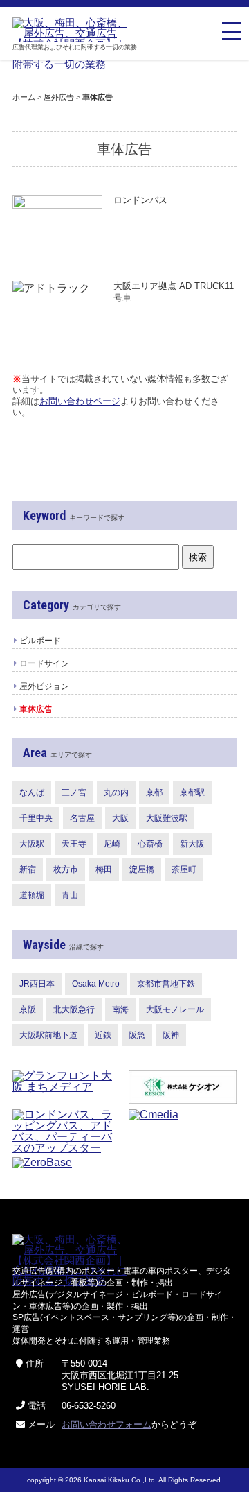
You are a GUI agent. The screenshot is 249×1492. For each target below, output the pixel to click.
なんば (31, 792)
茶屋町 (184, 869)
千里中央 (36, 818)
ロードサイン (44, 663)
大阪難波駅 (166, 818)
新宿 (27, 869)
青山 (70, 895)
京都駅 (192, 792)
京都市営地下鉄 (166, 984)
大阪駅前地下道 (48, 1035)
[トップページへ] (72, 29)
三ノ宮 (74, 792)
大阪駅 (31, 844)
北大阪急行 (74, 1009)
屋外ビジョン (44, 686)
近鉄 (103, 1035)
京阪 (27, 1009)
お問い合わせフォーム (106, 1424)
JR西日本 (37, 984)
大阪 (120, 818)
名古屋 (82, 818)
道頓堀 (31, 895)
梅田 (103, 869)
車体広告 (36, 709)
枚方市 (65, 869)
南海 (120, 1009)
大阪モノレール (175, 1009)
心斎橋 (150, 844)
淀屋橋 (141, 869)
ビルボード (40, 640)
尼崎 (112, 844)
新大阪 (192, 844)
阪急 (137, 1035)
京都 (154, 792)
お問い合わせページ (79, 401)
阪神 (171, 1035)
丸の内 (116, 792)
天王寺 (74, 844)
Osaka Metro (96, 984)
